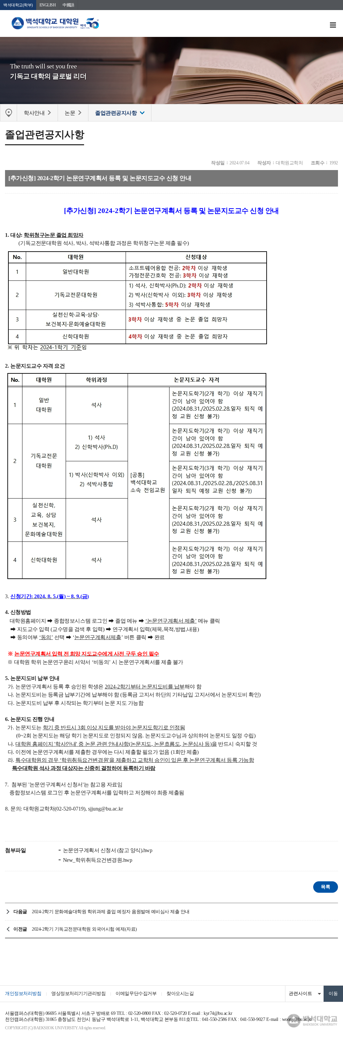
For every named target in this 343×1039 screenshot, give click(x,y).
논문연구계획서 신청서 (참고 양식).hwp (107, 850)
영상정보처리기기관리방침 (78, 993)
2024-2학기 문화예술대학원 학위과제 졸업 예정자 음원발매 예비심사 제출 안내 (111, 911)
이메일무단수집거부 (136, 993)
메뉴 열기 (333, 25)
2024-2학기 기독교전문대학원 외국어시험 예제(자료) (84, 929)
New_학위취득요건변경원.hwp (97, 860)
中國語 (68, 5)
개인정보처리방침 (23, 993)
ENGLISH (48, 5)
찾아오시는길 (180, 993)
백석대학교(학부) (18, 5)
